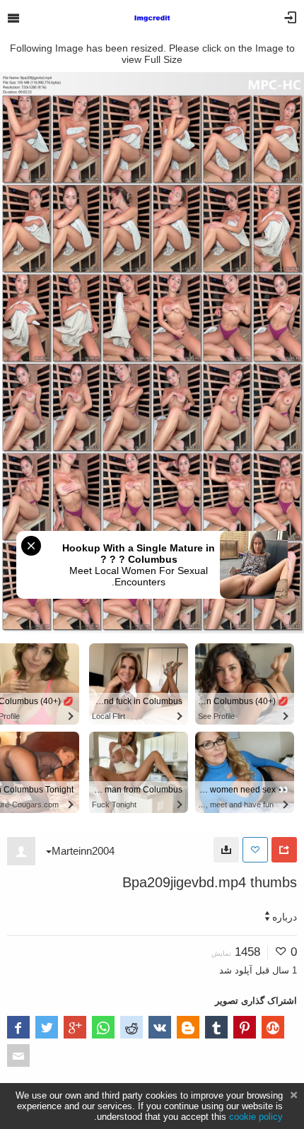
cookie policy (256, 1116)
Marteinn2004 (83, 851)
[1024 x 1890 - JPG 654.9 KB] (226, 849)
